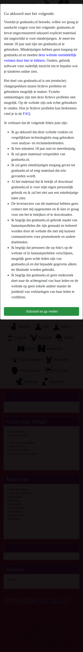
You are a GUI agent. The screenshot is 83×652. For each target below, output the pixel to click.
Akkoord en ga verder (42, 311)
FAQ (26, 114)
